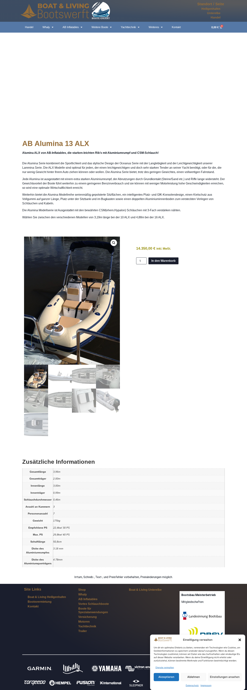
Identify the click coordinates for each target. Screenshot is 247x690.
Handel (215, 17)
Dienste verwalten (165, 667)
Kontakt (176, 27)
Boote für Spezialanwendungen (93, 610)
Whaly (46, 27)
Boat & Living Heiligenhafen (47, 597)
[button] (240, 640)
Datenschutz (192, 685)
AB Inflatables (71, 27)
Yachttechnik (128, 27)
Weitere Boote (99, 27)
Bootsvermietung (40, 601)
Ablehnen (193, 677)
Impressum (206, 685)
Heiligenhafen (210, 8)
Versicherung (87, 616)
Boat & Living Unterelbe (145, 589)
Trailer (82, 631)
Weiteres (154, 27)
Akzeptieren (166, 677)
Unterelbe (213, 13)
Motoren (84, 621)
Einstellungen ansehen (225, 677)
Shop (82, 589)
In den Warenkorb (163, 260)
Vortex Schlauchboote (93, 603)
